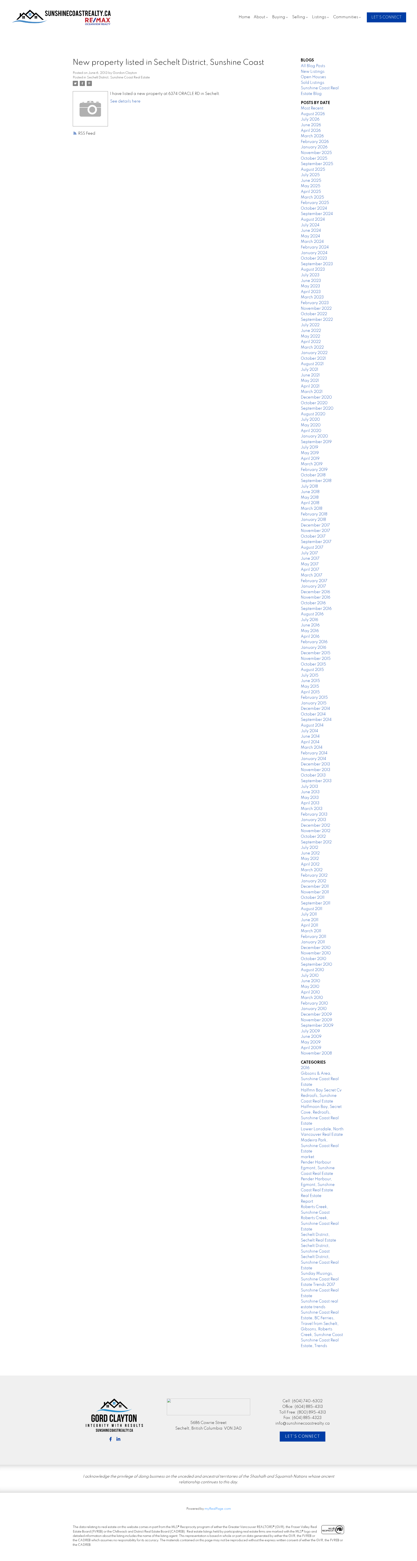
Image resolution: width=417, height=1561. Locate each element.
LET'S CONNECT (386, 17)
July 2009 (310, 1031)
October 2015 (313, 664)
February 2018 (314, 514)
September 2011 (315, 903)
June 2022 (311, 331)
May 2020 (311, 425)
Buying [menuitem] (278, 17)
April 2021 (310, 386)
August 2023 (313, 269)
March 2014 (312, 748)
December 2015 (315, 653)
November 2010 (316, 953)
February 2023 (315, 303)
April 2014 (310, 742)
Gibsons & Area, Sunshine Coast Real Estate (320, 1079)
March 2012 (312, 870)
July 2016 (309, 620)
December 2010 (316, 948)
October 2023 (314, 258)
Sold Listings (312, 83)
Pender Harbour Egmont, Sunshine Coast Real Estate (318, 1167)
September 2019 (316, 442)
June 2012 (310, 853)
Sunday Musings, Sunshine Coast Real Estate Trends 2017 (320, 1279)
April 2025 (311, 192)
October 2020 (314, 403)
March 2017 (311, 575)
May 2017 (310, 564)
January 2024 (314, 253)
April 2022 (311, 342)
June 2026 (311, 125)
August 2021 (312, 364)
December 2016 (315, 592)
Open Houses (313, 77)
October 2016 (313, 603)
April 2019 (310, 459)
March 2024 (312, 242)
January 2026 (314, 147)
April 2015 (310, 692)
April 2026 (311, 131)
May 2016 (310, 631)
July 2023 (310, 275)
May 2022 (310, 336)
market (307, 1157)
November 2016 (315, 597)
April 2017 (310, 570)
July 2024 (310, 225)
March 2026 (312, 136)
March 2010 (312, 998)
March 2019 (312, 464)
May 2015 (310, 687)
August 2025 (313, 170)
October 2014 (313, 714)
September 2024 (317, 214)
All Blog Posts (313, 66)
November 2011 (315, 892)
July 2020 (310, 420)
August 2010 (312, 970)
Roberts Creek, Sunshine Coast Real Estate (320, 1223)
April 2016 (310, 637)
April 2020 (311, 431)
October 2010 (313, 959)
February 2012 (314, 875)
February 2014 (314, 753)
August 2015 (312, 670)
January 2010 (314, 1009)
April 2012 (310, 864)
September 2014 (316, 720)
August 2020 (313, 414)
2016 (305, 1068)
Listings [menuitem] (319, 17)
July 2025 (310, 175)
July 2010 (310, 976)
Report (307, 1201)
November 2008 (316, 1053)
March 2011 (311, 931)
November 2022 (316, 309)
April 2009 (311, 1048)
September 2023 (317, 264)
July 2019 (309, 447)
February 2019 (314, 470)
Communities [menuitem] (345, 17)
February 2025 (315, 203)
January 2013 (313, 820)
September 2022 (317, 320)
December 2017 (315, 525)
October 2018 (313, 475)
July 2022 (310, 325)
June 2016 (310, 625)
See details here (125, 101)
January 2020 (314, 436)
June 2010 (310, 981)
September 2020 (317, 409)
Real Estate (311, 1196)
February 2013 (314, 814)
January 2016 (313, 648)
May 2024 (310, 236)
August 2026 (313, 114)
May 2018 (310, 498)
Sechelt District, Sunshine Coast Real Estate (118, 77)
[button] (386, 17)
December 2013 (315, 764)
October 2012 (313, 837)
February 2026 (315, 142)
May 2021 (310, 381)
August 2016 (312, 614)
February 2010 (314, 1003)
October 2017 (313, 536)
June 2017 (310, 559)
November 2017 (315, 531)
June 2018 (310, 492)
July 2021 (309, 370)
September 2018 (316, 481)
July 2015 (309, 675)
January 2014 (313, 759)
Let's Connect (302, 1437)
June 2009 (311, 1037)
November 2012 (315, 831)
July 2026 (310, 119)
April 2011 (309, 925)
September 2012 (316, 842)
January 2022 (314, 353)
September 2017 (316, 542)
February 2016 (314, 642)
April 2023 (311, 292)
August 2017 (312, 548)
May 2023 (310, 286)
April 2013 (310, 803)
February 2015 (314, 698)
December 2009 (316, 1014)
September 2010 (316, 965)
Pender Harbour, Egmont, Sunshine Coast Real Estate (318, 1184)
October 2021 (313, 359)
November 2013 (315, 770)
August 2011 (311, 909)
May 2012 (310, 859)
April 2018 (310, 503)
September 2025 (317, 164)
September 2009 (317, 1026)
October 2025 (314, 159)
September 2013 (316, 781)
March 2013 (312, 809)
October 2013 (313, 775)
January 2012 (313, 881)
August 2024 (313, 220)
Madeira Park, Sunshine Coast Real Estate (320, 1145)
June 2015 (310, 681)
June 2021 (310, 375)
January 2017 (313, 586)
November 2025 (316, 153)
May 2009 (311, 1042)
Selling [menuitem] (298, 17)
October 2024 (314, 208)
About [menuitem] (259, 17)
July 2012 (309, 848)
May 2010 (310, 987)
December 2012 (315, 826)
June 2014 (310, 736)
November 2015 (316, 659)
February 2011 (313, 937)
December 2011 (315, 887)
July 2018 (309, 486)
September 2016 (316, 609)
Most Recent (312, 108)
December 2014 (315, 709)
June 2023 (311, 281)
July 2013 (309, 787)
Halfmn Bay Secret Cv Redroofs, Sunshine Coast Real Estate (321, 1095)
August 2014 (312, 725)
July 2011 (309, 914)
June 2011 (309, 920)
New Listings (312, 72)
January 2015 (313, 703)
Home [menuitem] (244, 17)
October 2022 (314, 314)
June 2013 (310, 792)
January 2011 (313, 942)
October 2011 (312, 898)
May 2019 (310, 453)
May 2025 (310, 186)
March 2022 (312, 347)
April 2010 (310, 992)
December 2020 (316, 397)
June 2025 (311, 181)
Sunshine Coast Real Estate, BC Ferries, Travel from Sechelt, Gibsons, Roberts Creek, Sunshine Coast (322, 1324)
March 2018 (311, 509)
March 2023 (312, 297)
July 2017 (309, 553)
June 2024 (311, 231)
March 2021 (312, 392)
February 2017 (314, 581)
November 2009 (316, 1020)
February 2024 (315, 247)
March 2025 (312, 197)
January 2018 (313, 520)
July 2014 (309, 731)
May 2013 (310, 798)
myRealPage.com (218, 1508)
